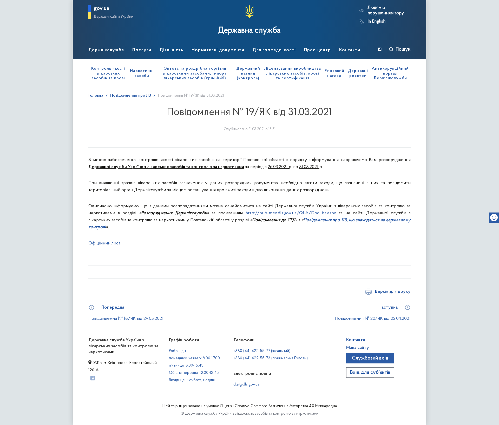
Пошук (403, 49)
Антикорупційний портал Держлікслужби (390, 73)
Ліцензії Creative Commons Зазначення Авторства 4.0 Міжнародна (278, 406)
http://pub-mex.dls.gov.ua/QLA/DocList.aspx (291, 213)
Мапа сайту (357, 348)
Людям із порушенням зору (385, 10)
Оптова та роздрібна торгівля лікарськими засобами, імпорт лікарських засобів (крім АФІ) (195, 73)
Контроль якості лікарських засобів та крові (108, 73)
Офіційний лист (104, 243)
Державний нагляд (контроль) (248, 73)
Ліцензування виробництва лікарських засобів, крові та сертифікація (292, 73)
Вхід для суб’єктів (370, 372)
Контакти (355, 340)
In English (376, 21)
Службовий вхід (370, 358)
